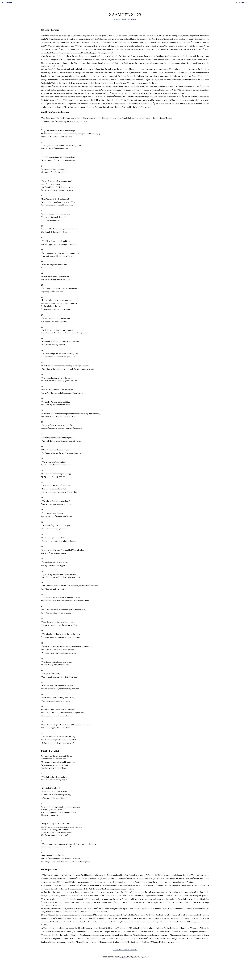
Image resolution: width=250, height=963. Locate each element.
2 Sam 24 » (133, 19)
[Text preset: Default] (8, 2)
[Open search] (246, 2)
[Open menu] (2, 2)
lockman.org (124, 957)
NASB (241, 2)
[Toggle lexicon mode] (237, 2)
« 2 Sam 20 (117, 19)
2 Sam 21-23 (125, 19)
